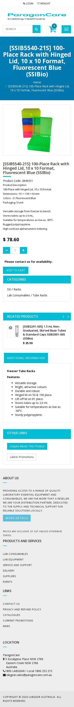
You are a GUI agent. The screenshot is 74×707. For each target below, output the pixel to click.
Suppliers (9, 576)
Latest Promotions (22, 457)
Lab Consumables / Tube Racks (27, 295)
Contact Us (11, 604)
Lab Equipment (13, 559)
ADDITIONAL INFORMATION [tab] (26, 358)
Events (7, 581)
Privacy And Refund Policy (22, 609)
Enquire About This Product (27, 446)
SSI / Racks (14, 289)
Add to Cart (15, 270)
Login (29, 3)
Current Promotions (18, 620)
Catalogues (11, 615)
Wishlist (45, 3)
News (6, 626)
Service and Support (17, 565)
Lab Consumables (15, 554)
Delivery (9, 570)
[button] (63, 316)
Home (37, 82)
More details (17, 518)
